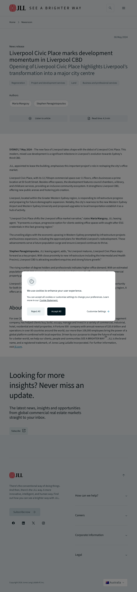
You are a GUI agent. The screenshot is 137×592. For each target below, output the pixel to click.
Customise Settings (98, 311)
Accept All (56, 311)
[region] (68, 296)
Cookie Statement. (49, 300)
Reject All (35, 311)
